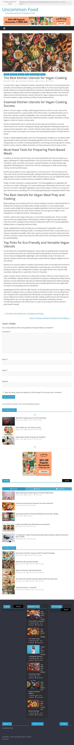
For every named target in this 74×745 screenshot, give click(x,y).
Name (5, 359)
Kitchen (7, 74)
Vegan (43, 74)
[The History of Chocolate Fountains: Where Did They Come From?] (9, 578)
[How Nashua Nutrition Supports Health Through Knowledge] (9, 552)
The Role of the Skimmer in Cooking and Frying (23, 313)
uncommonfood (22, 81)
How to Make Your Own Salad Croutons (28, 427)
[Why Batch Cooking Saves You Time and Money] (8, 418)
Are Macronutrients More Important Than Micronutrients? (34, 503)
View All (67, 480)
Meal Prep (13, 74)
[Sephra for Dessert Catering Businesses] (9, 569)
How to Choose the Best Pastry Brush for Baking (50, 318)
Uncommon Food (20, 9)
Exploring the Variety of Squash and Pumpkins (31, 437)
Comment (6, 332)
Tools (27, 74)
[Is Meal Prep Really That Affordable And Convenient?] (9, 523)
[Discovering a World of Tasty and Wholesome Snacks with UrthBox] (9, 512)
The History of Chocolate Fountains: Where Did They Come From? (37, 579)
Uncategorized (35, 74)
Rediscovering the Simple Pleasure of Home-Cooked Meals (34, 493)
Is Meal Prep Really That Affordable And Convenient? (33, 524)
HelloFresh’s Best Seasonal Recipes (27, 562)
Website (5, 381)
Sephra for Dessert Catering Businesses (28, 570)
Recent (38, 489)
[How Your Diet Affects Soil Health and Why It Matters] (34, 681)
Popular (14, 489)
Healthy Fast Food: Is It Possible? (26, 587)
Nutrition (21, 74)
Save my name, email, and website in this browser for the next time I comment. (33, 392)
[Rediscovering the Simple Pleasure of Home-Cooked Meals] (9, 491)
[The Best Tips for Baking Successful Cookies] (34, 664)
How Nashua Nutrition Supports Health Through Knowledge (35, 553)
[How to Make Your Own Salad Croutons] (8, 427)
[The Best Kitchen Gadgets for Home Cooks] (34, 628)
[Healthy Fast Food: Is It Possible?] (9, 587)
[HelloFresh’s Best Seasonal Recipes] (9, 561)
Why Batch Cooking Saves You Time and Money (31, 418)
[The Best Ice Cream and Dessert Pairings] (34, 701)
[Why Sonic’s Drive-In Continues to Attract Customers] (34, 611)
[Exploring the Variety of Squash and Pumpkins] (8, 437)
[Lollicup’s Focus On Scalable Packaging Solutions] (34, 646)
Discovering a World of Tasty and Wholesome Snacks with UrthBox (37, 514)
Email (4, 370)
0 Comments (41, 81)
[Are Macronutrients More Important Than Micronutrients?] (9, 502)
